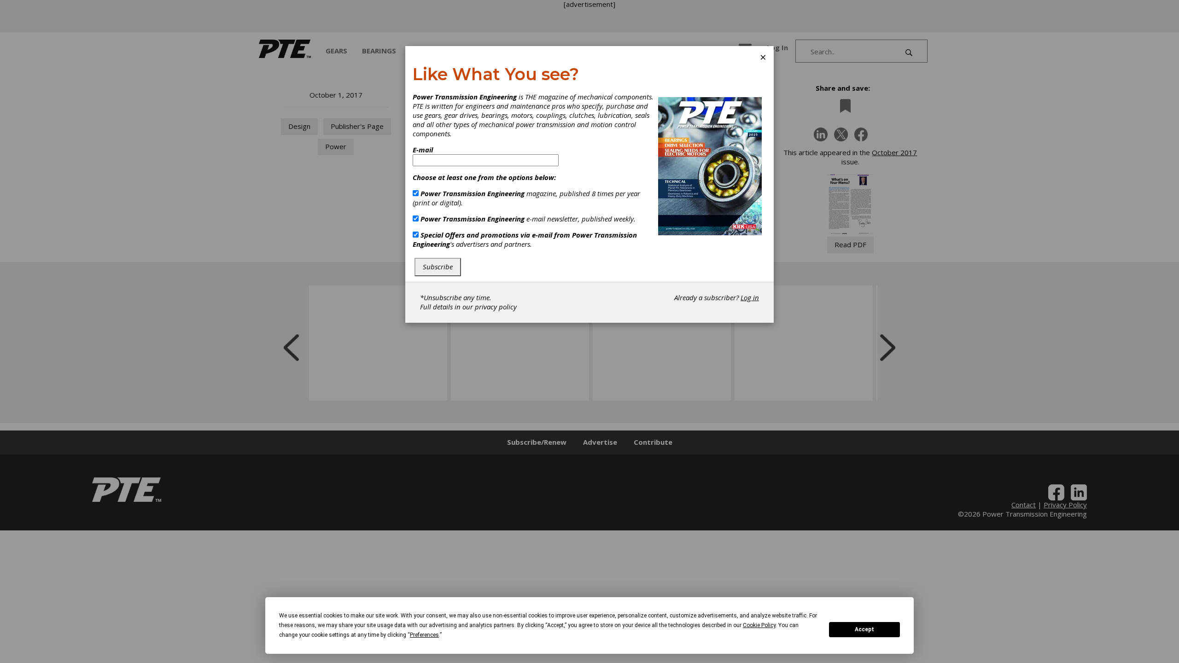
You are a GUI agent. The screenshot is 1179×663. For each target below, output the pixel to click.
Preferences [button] (424, 635)
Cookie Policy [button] (759, 625)
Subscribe (438, 266)
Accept (864, 629)
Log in (750, 297)
